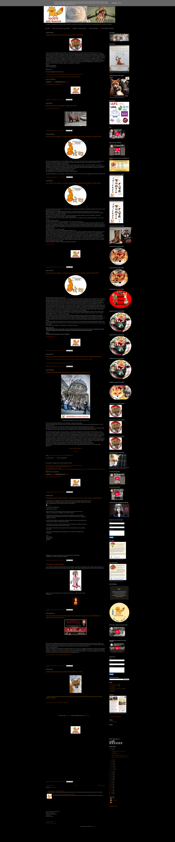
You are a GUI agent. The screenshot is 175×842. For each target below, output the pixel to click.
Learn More (114, 3)
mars (113, 766)
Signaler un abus (113, 806)
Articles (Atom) (53, 787)
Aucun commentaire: (60, 99)
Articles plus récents (50, 785)
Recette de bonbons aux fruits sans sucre (119, 755)
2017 (112, 784)
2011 (112, 793)
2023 (112, 774)
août (112, 749)
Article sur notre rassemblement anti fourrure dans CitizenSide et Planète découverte (74, 356)
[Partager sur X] (69, 99)
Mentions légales (50, 821)
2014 (112, 789)
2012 (112, 792)
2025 (112, 771)
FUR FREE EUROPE (107, 28)
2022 (112, 776)
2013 (112, 790)
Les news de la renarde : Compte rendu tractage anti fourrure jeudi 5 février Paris (72, 273)
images (111, 687)
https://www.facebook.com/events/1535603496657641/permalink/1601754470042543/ (62, 76)
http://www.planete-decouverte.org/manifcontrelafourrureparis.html (59, 363)
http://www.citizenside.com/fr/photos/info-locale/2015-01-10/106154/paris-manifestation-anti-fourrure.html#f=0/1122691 (69, 359)
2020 (112, 779)
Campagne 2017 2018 (114, 685)
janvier (113, 769)
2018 (112, 782)
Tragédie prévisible (115, 753)
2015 (112, 787)
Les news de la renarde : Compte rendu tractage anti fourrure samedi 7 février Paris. (73, 183)
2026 (112, 748)
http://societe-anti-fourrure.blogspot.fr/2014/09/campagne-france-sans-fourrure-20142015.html (64, 74)
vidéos (111, 691)
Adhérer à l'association (79, 28)
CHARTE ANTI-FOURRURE (115, 716)
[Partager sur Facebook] (70, 99)
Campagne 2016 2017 (114, 684)
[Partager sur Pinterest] (71, 99)
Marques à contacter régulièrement (116, 688)
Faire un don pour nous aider (61, 28)
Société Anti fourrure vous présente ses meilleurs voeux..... (65, 672)
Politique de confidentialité (52, 823)
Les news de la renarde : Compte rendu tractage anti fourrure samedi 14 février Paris (73, 136)
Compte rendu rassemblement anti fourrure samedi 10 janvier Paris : (68, 372)
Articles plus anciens (101, 785)
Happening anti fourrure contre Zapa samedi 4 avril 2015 (64, 35)
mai (112, 763)
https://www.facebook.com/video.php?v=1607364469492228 (61, 455)
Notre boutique (93, 28)
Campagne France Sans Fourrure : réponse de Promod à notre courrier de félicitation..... (75, 498)
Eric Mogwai (114, 800)
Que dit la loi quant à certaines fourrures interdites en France (63, 794)
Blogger (93, 826)
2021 (112, 777)
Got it (119, 3)
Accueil (47, 28)
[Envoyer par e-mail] (66, 99)
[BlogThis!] (67, 99)
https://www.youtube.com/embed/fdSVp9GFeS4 (57, 702)
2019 (112, 781)
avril (112, 764)
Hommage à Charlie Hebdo (55, 564)
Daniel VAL (114, 798)
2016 (112, 785)
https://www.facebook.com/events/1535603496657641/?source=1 (59, 466)
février (113, 767)
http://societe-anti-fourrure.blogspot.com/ (54, 84)
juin (112, 761)
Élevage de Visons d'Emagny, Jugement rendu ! (61, 105)
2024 (112, 773)
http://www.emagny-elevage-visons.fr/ (53, 108)
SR (112, 802)
